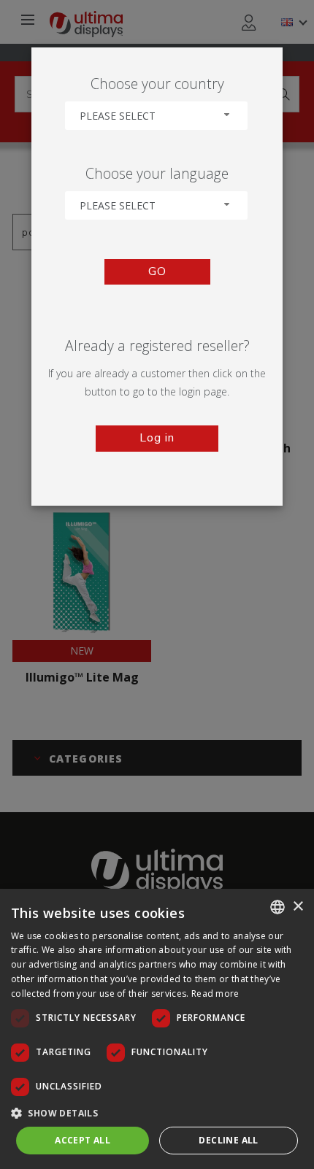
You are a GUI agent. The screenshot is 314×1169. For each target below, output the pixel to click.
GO (157, 271)
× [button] (297, 906)
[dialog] (157, 1029)
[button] (157, 1112)
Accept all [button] (82, 1140)
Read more (215, 993)
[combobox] (156, 115)
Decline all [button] (228, 1140)
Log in (157, 438)
